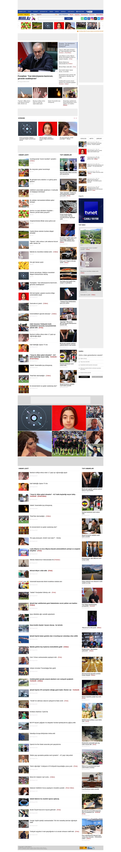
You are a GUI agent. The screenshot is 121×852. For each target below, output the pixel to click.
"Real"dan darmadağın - (40, 375)
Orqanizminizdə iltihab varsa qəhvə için (42, 221)
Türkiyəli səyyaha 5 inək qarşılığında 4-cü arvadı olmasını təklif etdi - (54, 831)
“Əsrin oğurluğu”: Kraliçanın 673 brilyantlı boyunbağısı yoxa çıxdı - (54, 766)
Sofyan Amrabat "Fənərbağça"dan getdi (43, 668)
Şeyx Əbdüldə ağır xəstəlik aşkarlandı (42, 614)
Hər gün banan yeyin (36, 262)
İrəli (102, 26)
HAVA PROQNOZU (63, 14)
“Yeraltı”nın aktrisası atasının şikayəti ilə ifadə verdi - (49, 701)
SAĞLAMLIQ (71, 11)
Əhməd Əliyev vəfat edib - (67, 66)
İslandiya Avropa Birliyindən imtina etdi (42, 733)
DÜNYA (57, 11)
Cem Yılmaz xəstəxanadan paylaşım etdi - (46, 657)
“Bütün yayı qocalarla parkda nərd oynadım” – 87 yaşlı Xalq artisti (51, 755)
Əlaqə (21, 14)
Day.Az (71, 14)
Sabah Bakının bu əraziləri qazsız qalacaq (44, 799)
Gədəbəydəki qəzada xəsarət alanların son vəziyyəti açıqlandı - (67, 82)
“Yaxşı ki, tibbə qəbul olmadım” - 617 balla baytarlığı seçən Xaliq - (67, 51)
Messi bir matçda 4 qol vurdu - (42, 777)
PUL (56, 14)
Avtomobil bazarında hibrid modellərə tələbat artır (46, 581)
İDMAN (51, 11)
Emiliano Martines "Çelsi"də (39, 712)
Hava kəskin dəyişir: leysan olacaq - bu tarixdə (66, 70)
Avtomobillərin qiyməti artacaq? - (43, 314)
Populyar (83, 138)
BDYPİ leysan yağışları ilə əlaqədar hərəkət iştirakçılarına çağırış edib (53, 722)
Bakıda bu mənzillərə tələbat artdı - (44, 252)
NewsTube (81, 11)
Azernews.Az (84, 14)
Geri (19, 26)
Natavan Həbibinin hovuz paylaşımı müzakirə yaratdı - (52, 788)
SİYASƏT (35, 11)
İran (19, 74)
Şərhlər (99, 138)
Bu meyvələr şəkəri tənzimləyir (40, 169)
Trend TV (39, 14)
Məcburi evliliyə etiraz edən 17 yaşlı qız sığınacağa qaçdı (48, 472)
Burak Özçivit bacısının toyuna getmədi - (45, 810)
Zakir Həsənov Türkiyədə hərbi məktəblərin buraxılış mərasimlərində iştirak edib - (43, 325)
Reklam (26, 14)
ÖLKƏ (29, 11)
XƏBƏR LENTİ (22, 11)
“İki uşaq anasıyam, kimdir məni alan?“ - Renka (45, 538)
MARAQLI (63, 11)
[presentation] (74, 118)
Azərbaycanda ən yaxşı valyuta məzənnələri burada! (91, 31)
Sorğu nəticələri (97, 376)
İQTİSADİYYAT (43, 11)
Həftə (91, 138)
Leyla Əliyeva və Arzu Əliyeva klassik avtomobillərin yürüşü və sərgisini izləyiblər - (67, 57)
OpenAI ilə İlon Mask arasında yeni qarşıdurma (45, 744)
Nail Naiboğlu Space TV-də (39, 345)
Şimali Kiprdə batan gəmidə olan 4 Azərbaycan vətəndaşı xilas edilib (67, 76)
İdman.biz (91, 14)
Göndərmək (84, 376)
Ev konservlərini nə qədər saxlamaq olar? (43, 386)
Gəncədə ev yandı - (39, 303)
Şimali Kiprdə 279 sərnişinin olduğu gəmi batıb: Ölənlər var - (54, 690)
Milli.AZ (24, 18)
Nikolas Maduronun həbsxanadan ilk (66, 62)
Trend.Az (77, 14)
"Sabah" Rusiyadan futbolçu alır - (43, 592)
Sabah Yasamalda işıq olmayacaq (41, 365)
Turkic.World (99, 14)
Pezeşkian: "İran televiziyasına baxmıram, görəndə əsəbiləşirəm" (67, 45)
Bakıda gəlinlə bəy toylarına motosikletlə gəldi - (49, 647)
